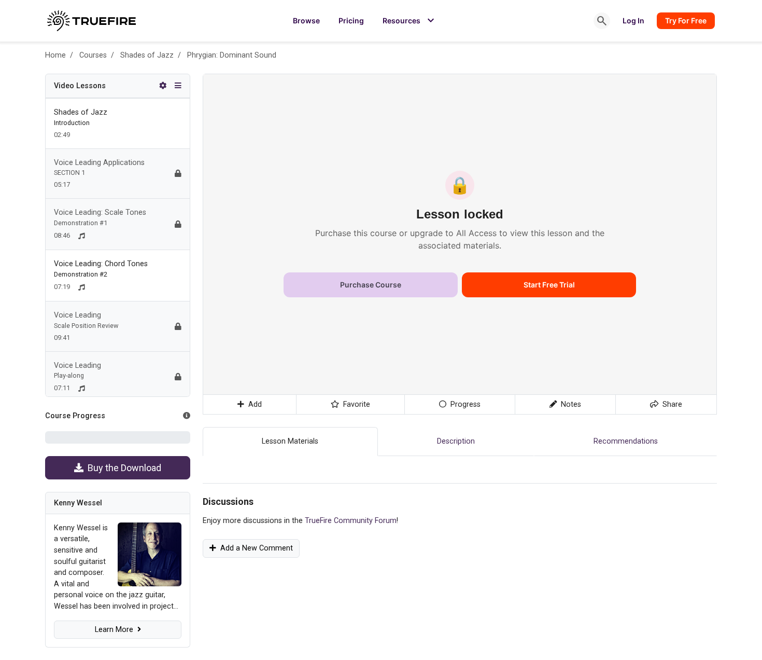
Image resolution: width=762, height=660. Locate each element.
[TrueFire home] (91, 20)
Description (456, 441)
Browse (306, 20)
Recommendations (626, 441)
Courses (93, 55)
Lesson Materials (290, 441)
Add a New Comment (254, 548)
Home (55, 55)
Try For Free (686, 20)
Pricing (351, 20)
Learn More (116, 629)
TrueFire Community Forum (351, 520)
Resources (410, 20)
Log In (633, 20)
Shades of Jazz (147, 55)
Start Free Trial (549, 284)
